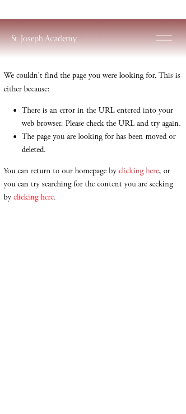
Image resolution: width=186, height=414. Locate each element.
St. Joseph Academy (44, 38)
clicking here (139, 171)
